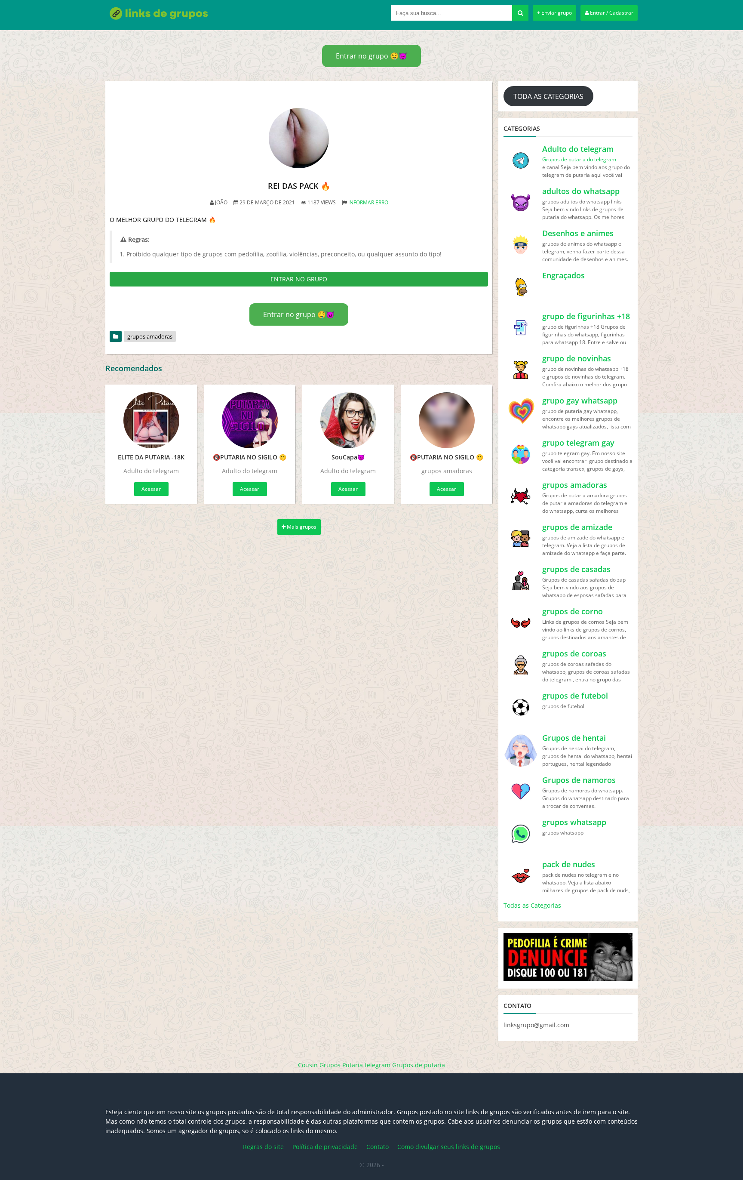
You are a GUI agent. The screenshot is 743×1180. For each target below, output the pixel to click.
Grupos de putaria (418, 1065)
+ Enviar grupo (554, 12)
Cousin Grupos (319, 1065)
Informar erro (368, 202)
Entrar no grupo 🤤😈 (371, 56)
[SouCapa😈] (348, 420)
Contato (377, 1147)
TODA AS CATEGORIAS (548, 96)
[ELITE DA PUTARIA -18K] (151, 420)
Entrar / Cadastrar (611, 12)
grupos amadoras (149, 336)
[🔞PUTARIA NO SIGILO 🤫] (249, 420)
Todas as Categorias (532, 905)
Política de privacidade (325, 1147)
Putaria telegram (366, 1065)
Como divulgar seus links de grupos (448, 1147)
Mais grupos (301, 526)
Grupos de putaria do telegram (579, 159)
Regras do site (263, 1147)
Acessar (151, 489)
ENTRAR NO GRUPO (298, 279)
